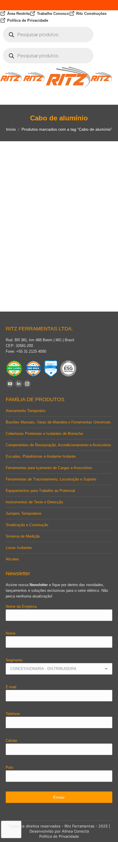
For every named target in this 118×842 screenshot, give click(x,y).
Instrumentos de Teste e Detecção (34, 502)
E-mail (11, 687)
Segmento (14, 660)
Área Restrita (18, 13)
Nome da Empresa (21, 606)
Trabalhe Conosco (53, 13)
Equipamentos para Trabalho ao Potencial (40, 490)
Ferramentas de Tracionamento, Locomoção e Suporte (51, 479)
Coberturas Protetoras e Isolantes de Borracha (44, 433)
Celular (11, 740)
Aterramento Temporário (26, 411)
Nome (10, 633)
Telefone (13, 714)
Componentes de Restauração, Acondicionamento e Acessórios (58, 445)
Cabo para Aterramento (59, 277)
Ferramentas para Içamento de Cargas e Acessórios (49, 468)
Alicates (12, 559)
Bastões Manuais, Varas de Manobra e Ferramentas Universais (58, 422)
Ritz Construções (91, 13)
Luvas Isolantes (19, 548)
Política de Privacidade (27, 20)
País (9, 767)
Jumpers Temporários (24, 513)
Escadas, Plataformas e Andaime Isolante (41, 456)
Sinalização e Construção (27, 525)
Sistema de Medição (23, 536)
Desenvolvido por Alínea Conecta (59, 831)
